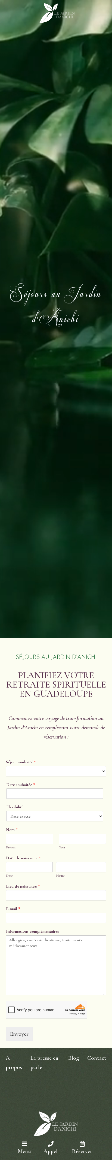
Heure (60, 875)
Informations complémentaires (32, 931)
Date (9, 875)
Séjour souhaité (21, 762)
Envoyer (19, 1034)
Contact (96, 1057)
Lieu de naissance (23, 886)
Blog (73, 1057)
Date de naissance (23, 858)
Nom (12, 829)
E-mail (13, 908)
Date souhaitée (20, 784)
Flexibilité (14, 807)
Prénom (11, 847)
